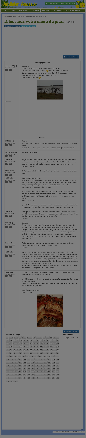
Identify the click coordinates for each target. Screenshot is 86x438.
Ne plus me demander (67, 62)
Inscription (26, 36)
